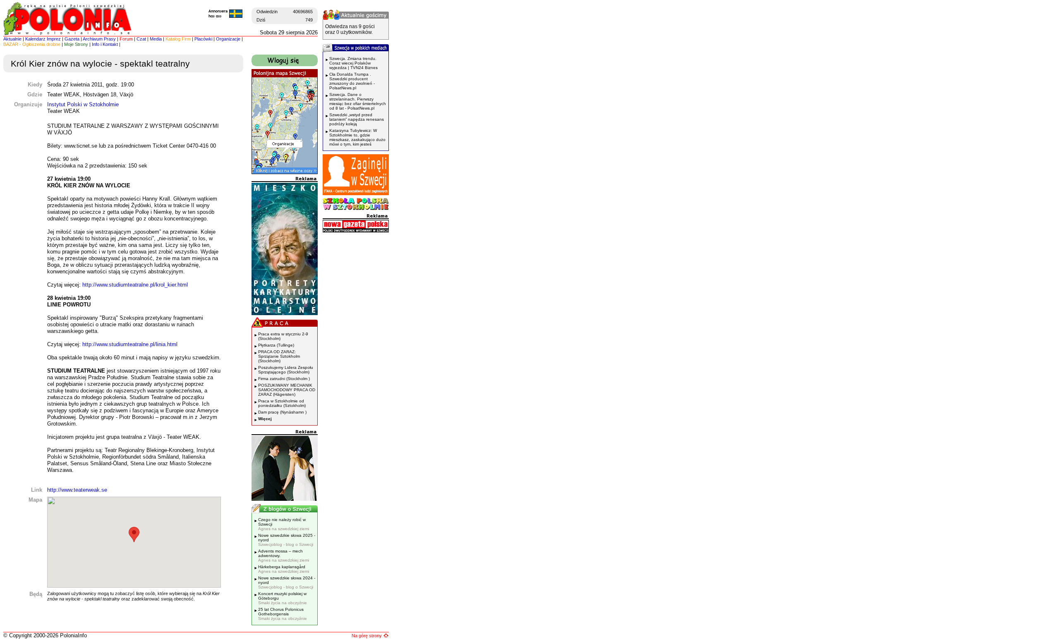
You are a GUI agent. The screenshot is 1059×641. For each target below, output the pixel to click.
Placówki (203, 38)
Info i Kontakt (105, 44)
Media (156, 38)
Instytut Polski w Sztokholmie (83, 104)
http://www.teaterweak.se (77, 490)
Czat (141, 38)
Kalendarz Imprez (43, 38)
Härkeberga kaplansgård (283, 569)
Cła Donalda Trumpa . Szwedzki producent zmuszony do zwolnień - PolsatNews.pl (352, 81)
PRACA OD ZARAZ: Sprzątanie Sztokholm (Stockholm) (279, 356)
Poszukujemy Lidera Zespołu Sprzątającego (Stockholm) (285, 369)
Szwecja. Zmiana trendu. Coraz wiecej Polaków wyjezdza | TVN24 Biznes (353, 63)
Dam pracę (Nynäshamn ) (282, 412)
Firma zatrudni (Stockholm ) (284, 378)
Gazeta (72, 38)
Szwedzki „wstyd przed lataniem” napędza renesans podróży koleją (356, 119)
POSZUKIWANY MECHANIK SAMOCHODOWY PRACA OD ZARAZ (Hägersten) (286, 390)
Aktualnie (12, 38)
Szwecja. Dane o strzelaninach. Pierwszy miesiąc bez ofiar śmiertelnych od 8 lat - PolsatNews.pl (357, 101)
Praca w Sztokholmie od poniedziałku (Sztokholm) (282, 403)
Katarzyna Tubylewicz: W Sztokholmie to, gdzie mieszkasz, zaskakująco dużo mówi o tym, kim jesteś (357, 137)
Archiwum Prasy (99, 38)
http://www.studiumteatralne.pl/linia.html (129, 344)
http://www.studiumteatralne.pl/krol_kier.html (135, 285)
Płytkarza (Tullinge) (276, 345)
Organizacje (228, 38)
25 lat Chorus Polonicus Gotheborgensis (282, 614)
